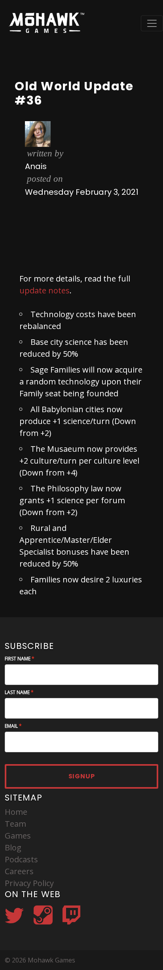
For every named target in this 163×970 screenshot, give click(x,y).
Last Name (17, 692)
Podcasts (21, 859)
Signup (81, 776)
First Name (17, 658)
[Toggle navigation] (152, 23)
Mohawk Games (45, 23)
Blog (13, 847)
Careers (19, 871)
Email (11, 726)
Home (16, 811)
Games (18, 835)
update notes (44, 290)
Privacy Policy (29, 883)
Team (15, 823)
